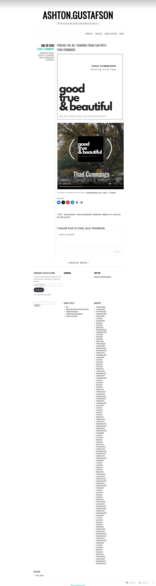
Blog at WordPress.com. (78, 585)
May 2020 (99, 336)
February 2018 (100, 391)
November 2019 (101, 350)
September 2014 (101, 485)
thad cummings (65, 217)
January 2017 (100, 421)
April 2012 (99, 552)
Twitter (97, 273)
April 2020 (99, 339)
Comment (117, 251)
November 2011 (101, 563)
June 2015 (99, 465)
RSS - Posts (39, 575)
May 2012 (99, 549)
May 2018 (99, 385)
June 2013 (99, 520)
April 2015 (99, 469)
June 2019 (99, 362)
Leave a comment (45, 49)
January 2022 (100, 320)
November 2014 (101, 481)
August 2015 (100, 460)
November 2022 (101, 314)
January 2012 (100, 559)
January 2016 (100, 449)
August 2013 (100, 515)
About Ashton (111, 33)
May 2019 (99, 364)
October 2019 (100, 353)
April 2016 (99, 442)
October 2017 (100, 401)
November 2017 (101, 398)
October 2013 (100, 510)
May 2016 (99, 440)
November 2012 (101, 536)
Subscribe (39, 290)
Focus (41, 57)
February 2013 (100, 529)
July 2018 (99, 380)
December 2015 (101, 451)
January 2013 (100, 531)
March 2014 (100, 499)
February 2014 (100, 501)
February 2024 (100, 307)
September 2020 (101, 332)
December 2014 (101, 478)
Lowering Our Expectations (74, 314)
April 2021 (99, 325)
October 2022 (100, 316)
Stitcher (113, 192)
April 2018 (99, 387)
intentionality (97, 214)
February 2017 (100, 419)
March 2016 (100, 444)
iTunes (104, 192)
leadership (105, 214)
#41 (67, 307)
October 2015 (100, 456)
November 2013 (101, 508)
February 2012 (100, 556)
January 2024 (100, 309)
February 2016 (100, 446)
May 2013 (99, 522)
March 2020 (100, 341)
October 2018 (100, 375)
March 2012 (100, 554)
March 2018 (100, 389)
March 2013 (100, 527)
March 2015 (100, 472)
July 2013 (99, 517)
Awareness (44, 53)
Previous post (73, 262)
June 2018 (99, 382)
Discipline (50, 55)
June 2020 (99, 334)
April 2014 (99, 497)
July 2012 (99, 545)
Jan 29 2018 (47, 45)
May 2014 (99, 494)
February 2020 (100, 343)
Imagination (49, 57)
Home (121, 33)
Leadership (50, 59)
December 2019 (101, 348)
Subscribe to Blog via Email (44, 273)
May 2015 (99, 467)
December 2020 (101, 330)
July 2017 (99, 407)
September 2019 (101, 355)
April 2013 (99, 524)
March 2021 (100, 327)
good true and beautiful (84, 214)
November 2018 (101, 373)
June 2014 (99, 492)
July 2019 (99, 359)
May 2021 (99, 323)
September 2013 (101, 513)
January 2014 (100, 504)
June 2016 (99, 437)
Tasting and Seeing (72, 311)
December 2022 (101, 311)
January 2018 (100, 394)
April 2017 (99, 414)
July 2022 (99, 318)
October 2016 (100, 428)
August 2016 (100, 433)
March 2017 (100, 417)
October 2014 (100, 483)
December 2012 (101, 533)
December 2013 (101, 506)
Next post (84, 262)
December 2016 (101, 423)
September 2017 (101, 403)
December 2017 (101, 396)
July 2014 (99, 490)
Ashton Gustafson (70, 214)
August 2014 (100, 488)
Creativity (41, 55)
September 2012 (101, 540)
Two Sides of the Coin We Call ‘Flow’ (77, 309)
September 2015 (101, 458)
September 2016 (101, 430)
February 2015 (100, 474)
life (111, 214)
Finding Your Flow (71, 316)
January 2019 (100, 371)
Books (51, 53)
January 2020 (100, 346)
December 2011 (101, 561)
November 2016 (101, 426)
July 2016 (99, 435)
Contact (98, 33)
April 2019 (99, 366)
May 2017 (99, 412)
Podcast (89, 33)
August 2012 (100, 543)
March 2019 (100, 369)
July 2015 (99, 462)
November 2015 (101, 453)
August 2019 (100, 357)
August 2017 (100, 405)
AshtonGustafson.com (94, 192)
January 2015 (100, 476)
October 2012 (100, 538)
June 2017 (99, 410)
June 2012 (99, 547)
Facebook (67, 273)
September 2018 (101, 378)
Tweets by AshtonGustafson (102, 277)
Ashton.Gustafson (78, 15)
